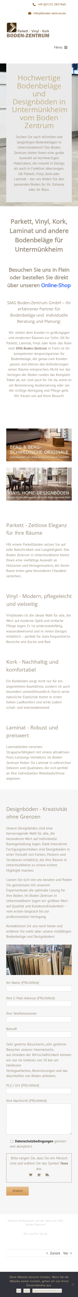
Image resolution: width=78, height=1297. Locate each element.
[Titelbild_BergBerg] (39, 444)
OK (19, 1290)
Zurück (55, 1253)
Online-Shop (56, 285)
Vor (65, 1253)
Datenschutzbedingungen (34, 1141)
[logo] (28, 23)
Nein (27, 1290)
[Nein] (73, 1284)
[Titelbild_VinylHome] (39, 484)
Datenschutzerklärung (47, 1290)
